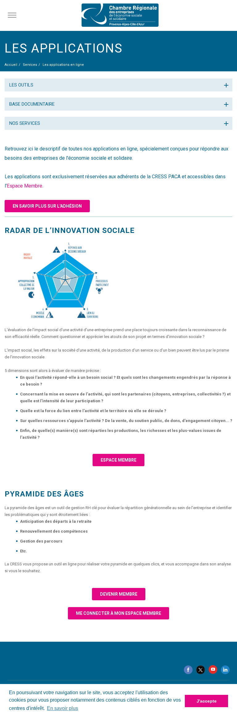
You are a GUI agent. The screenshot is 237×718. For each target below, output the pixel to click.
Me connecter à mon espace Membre (118, 613)
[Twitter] (200, 669)
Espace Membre (118, 460)
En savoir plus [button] (62, 708)
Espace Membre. (25, 186)
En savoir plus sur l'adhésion (47, 206)
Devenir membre (118, 594)
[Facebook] (188, 669)
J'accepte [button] (207, 701)
